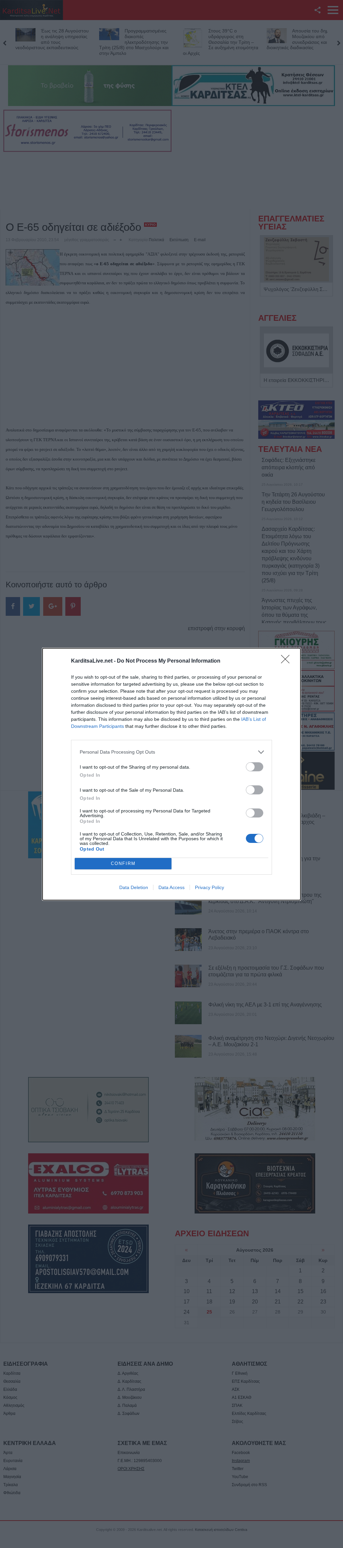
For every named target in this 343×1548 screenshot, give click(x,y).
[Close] (287, 661)
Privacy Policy (209, 887)
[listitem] (171, 752)
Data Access (171, 887)
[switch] (254, 766)
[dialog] (171, 774)
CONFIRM (123, 863)
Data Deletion (133, 887)
